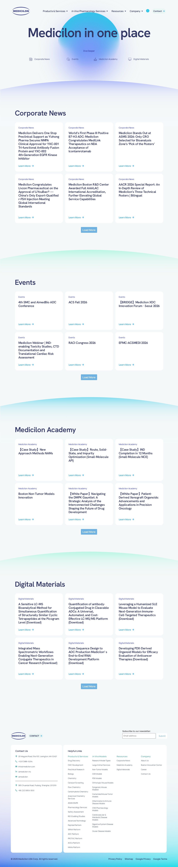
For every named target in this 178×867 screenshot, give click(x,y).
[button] (89, 230)
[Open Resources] (125, 11)
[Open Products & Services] (67, 11)
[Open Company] (142, 11)
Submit (162, 736)
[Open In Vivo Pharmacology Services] (107, 11)
